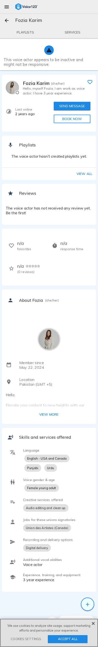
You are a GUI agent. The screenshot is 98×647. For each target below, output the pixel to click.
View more (49, 414)
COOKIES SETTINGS (26, 639)
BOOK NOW (72, 119)
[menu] (6, 6)
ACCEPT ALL (68, 639)
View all (84, 174)
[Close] (93, 623)
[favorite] (90, 82)
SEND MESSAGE (72, 106)
